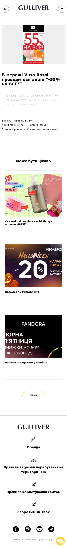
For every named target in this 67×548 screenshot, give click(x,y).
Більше (34, 395)
